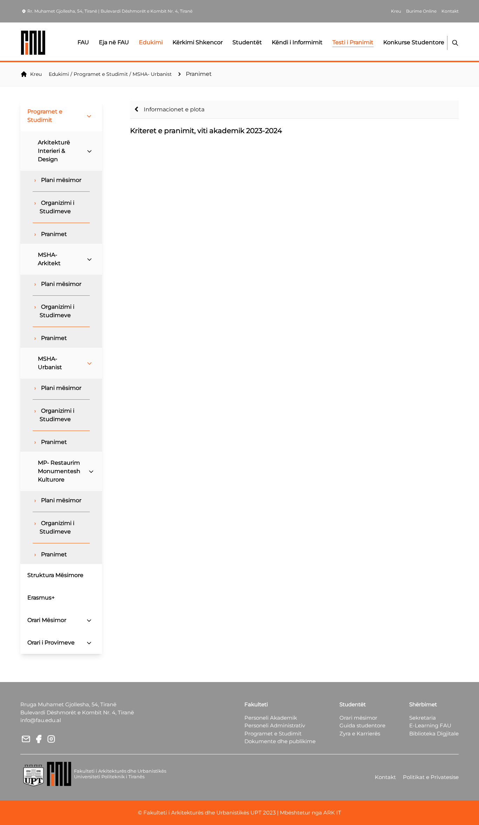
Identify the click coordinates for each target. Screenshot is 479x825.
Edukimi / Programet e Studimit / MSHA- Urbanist (110, 74)
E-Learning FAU (430, 725)
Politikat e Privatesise (431, 777)
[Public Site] (33, 43)
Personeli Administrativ (274, 725)
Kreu (36, 74)
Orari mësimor (358, 717)
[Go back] (136, 109)
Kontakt (385, 777)
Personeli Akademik (270, 717)
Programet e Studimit (273, 733)
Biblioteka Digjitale (434, 733)
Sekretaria (422, 717)
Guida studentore (362, 725)
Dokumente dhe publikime (280, 741)
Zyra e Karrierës (359, 733)
